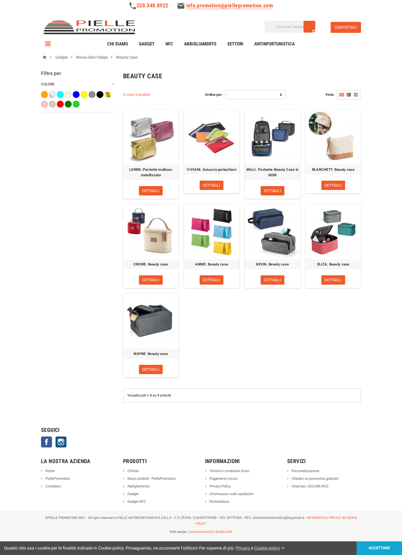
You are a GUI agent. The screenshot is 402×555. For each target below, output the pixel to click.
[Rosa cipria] (52, 104)
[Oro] (107, 94)
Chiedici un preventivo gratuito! (315, 478)
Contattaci (53, 486)
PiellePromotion (57, 478)
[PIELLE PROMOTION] (89, 26)
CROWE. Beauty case (150, 264)
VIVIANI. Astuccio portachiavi (211, 169)
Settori (235, 44)
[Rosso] (60, 104)
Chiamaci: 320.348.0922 (309, 486)
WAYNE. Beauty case (150, 354)
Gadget (147, 44)
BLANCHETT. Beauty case (333, 169)
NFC (169, 44)
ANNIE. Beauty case (211, 264)
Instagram (61, 442)
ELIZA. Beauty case (333, 264)
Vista (329, 94)
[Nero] (100, 94)
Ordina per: (214, 94)
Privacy (243, 548)
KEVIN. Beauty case (272, 264)
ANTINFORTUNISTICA (274, 44)
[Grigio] (92, 94)
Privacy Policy (220, 486)
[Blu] (76, 94)
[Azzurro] (60, 94)
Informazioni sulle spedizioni (231, 494)
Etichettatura (219, 501)
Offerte (133, 471)
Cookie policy (267, 548)
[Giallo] (84, 94)
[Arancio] (44, 94)
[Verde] (68, 104)
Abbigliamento (200, 44)
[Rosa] (44, 104)
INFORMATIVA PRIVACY (324, 518)
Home (50, 471)
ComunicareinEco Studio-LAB (210, 532)
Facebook (46, 442)
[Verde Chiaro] (76, 104)
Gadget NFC (136, 501)
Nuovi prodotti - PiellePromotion (151, 478)
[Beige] (68, 94)
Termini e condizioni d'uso (229, 471)
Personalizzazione (305, 471)
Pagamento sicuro (223, 478)
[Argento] (52, 94)
